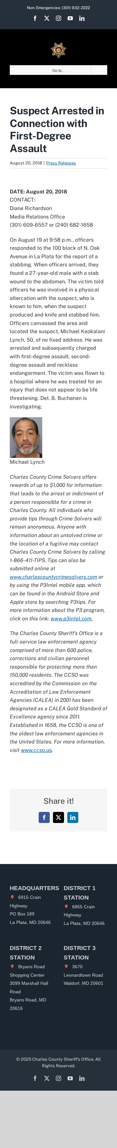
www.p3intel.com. (72, 619)
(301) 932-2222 (76, 8)
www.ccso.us (36, 750)
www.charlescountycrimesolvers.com (53, 577)
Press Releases (61, 163)
